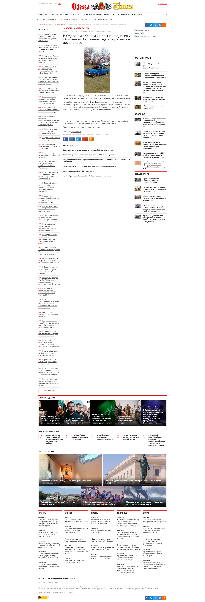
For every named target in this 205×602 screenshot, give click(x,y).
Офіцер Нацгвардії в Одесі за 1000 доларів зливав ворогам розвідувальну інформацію (49, 281)
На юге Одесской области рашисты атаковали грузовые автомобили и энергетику (48, 343)
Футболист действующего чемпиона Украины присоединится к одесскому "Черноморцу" (153, 542)
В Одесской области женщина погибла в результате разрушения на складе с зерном (48, 175)
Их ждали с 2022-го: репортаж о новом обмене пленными (102, 549)
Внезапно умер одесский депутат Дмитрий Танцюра (49, 155)
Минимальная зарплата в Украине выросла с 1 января (75, 540)
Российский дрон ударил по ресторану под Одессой (48, 314)
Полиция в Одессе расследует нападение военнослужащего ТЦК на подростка (48, 382)
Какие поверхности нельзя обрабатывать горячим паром (48, 209)
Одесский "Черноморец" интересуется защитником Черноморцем (152, 554)
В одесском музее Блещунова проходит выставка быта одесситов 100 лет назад (48, 37)
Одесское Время (43, 587)
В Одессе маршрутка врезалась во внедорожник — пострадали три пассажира (154, 76)
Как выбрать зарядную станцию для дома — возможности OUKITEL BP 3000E (47, 291)
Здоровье (140, 114)
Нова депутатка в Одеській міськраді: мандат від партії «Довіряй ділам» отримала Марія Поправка (48, 523)
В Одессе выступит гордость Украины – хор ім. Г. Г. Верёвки (102, 540)
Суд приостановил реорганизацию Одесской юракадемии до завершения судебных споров (154, 208)
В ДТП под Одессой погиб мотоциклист (78, 171)
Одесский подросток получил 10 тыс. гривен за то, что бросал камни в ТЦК (49, 260)
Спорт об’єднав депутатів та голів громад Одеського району (154, 521)
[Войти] (166, 14)
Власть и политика (73, 15)
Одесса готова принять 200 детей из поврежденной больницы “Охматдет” (153, 155)
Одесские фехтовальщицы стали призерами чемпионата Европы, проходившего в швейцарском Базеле (154, 565)
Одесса (86, 19)
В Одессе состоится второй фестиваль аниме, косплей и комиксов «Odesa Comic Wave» (48, 324)
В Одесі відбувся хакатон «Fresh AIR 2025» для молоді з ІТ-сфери (154, 198)
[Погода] (139, 33)
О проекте (42, 578)
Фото (133, 15)
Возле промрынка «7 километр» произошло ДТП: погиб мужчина (89, 155)
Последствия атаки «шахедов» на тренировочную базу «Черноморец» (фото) (47, 239)
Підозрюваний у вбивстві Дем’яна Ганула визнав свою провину (154, 99)
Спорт (146, 513)
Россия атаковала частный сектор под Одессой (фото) (131, 437)
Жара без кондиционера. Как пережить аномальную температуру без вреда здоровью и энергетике (154, 165)
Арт (44, 19)
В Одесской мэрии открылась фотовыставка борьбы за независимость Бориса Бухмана (48, 80)
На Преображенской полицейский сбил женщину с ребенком (87, 176)
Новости (42, 15)
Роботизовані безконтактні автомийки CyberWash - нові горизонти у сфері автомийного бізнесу (76, 551)
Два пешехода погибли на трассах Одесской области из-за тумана (89, 150)
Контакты (67, 578)
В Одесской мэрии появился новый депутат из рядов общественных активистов (48, 556)
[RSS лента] (164, 598)
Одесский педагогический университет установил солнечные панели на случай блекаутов (154, 219)
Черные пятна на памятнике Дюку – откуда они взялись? (48, 361)
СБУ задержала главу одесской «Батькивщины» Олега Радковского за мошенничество (153, 66)
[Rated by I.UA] (52, 598)
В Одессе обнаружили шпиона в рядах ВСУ (49, 139)
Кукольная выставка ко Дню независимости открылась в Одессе (48, 353)
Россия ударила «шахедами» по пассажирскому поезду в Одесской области (48, 227)
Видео (140, 15)
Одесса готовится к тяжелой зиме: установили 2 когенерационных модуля (48, 48)
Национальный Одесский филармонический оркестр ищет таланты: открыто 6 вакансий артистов (49, 120)
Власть (42, 513)
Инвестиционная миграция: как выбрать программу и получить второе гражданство (47, 100)
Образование (142, 174)
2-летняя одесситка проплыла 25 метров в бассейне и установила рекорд (154, 530)
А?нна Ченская (81, 31)
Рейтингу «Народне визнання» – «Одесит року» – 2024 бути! (102, 557)
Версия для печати (105, 31)
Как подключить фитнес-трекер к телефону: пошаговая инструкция (48, 109)
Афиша (107, 15)
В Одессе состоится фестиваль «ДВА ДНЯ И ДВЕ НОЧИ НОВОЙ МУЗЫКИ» (47, 270)
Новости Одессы (77, 19)
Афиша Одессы (46, 397)
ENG (59, 4)
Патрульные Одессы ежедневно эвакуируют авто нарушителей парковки (48, 59)
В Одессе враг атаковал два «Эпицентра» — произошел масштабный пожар (48, 199)
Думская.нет (76, 132)
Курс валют (162, 4)
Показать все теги (105, 19)
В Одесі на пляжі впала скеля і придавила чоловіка (105, 437)
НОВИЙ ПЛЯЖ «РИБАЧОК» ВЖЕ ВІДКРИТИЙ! (102, 531)
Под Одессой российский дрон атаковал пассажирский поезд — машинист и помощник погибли (156, 440)
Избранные (50, 19)
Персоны (125, 15)
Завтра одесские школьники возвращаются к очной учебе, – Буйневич (154, 189)
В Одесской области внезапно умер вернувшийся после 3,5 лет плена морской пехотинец (48, 187)
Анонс (39, 19)
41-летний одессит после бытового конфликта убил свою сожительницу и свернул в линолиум (49, 250)
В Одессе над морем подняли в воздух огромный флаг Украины (48, 217)
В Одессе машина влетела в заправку (153, 107)
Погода (116, 15)
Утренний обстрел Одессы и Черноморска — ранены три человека (48, 90)
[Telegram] (151, 598)
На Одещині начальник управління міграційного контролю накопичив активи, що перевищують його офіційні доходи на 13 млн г (154, 86)
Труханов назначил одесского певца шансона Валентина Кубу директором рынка (50, 545)
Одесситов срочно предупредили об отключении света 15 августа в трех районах (54, 439)
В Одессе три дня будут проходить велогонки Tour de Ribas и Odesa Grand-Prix (48, 70)
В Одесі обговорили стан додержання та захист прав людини (48, 566)
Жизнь (94, 513)
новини (93, 19)
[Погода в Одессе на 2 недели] (147, 35)
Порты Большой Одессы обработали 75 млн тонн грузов (76, 521)
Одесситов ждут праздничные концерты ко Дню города (49, 146)
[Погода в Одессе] (142, 31)
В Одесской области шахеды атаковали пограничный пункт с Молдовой (48, 164)
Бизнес (68, 513)
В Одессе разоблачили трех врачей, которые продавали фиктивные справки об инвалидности (48, 303)
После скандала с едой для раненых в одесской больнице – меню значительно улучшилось (155, 145)
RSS (73, 578)
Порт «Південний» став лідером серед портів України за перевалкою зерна (76, 530)
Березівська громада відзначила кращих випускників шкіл (151, 181)
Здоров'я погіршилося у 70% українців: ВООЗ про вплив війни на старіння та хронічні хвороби (154, 134)
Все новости (49, 391)
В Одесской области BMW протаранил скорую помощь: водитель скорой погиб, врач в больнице (96, 161)
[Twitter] (155, 598)
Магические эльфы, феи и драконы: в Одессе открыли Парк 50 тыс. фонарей (101, 522)
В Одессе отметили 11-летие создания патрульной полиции (47, 131)
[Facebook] (147, 598)
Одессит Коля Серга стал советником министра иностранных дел (47, 534)
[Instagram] (160, 598)
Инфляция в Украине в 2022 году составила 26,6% (74, 561)
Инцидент (59, 19)
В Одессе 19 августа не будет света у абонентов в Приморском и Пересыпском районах (48, 371)
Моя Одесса (56, 15)
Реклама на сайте (55, 578)
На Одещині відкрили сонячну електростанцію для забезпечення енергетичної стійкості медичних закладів (154, 122)
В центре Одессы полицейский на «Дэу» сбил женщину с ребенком (89, 166)
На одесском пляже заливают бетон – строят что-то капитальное (48, 333)
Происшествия (143, 58)
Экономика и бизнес (93, 15)
